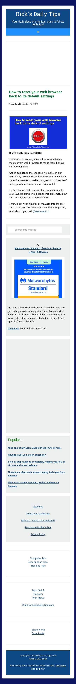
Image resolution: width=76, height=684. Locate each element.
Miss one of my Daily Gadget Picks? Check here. (34, 448)
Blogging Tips (38, 565)
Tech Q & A (38, 590)
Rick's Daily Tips (38, 14)
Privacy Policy (38, 534)
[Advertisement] (38, 386)
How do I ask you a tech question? (27, 454)
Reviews (38, 593)
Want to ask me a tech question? (38, 520)
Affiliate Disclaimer (38, 659)
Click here (61, 665)
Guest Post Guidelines (38, 513)
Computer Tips (38, 558)
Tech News (38, 597)
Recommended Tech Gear (38, 527)
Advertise (38, 506)
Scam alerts (38, 629)
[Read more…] (41, 211)
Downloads (38, 633)
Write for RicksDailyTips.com (38, 604)
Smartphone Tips (38, 561)
